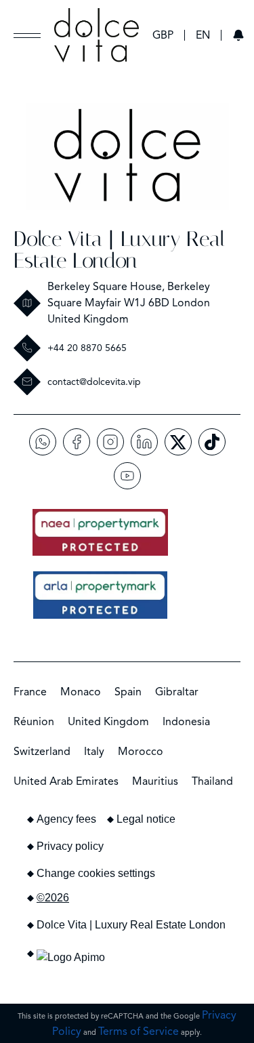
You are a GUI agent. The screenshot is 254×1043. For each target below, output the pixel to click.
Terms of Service (138, 1031)
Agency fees (66, 819)
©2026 (53, 897)
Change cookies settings (96, 873)
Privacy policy (70, 846)
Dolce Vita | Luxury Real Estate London (119, 249)
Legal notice (146, 819)
